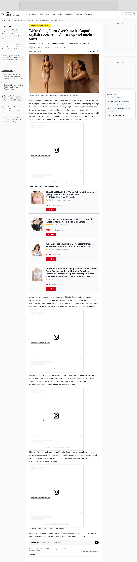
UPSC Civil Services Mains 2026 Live (119, 108)
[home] (12, 13)
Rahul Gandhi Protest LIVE (116, 115)
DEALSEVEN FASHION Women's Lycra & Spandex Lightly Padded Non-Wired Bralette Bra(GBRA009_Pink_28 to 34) (70, 194)
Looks (60, 14)
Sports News (112, 105)
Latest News (37, 549)
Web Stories (69, 14)
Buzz (42, 14)
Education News (113, 101)
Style (53, 14)
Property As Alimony (123, 105)
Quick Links (111, 94)
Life (47, 14)
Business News (124, 101)
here (62, 529)
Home (27, 14)
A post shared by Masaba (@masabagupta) (56, 182)
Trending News (7, 70)
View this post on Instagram (40, 155)
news (60, 549)
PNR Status (120, 98)
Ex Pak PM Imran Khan (114, 112)
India (72, 549)
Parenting (88, 14)
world (38, 550)
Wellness (79, 14)
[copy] (98, 51)
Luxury (34, 14)
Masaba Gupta (87, 551)
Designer (95, 551)
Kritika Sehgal (38, 47)
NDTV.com (128, 14)
